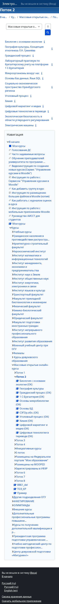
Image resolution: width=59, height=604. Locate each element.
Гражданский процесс (18, 55)
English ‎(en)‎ (11, 590)
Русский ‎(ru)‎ (9, 583)
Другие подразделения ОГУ (29, 497)
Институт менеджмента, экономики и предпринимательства (27, 266)
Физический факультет (27, 306)
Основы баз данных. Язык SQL (23, 78)
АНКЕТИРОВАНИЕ (23, 501)
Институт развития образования (32, 341)
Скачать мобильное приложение (21, 601)
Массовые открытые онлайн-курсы (34, 17)
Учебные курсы (22, 231)
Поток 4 (20, 444)
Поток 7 (20, 476)
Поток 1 (20, 372)
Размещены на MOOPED (30, 464)
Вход (52, 3)
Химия (9, 101)
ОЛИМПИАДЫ (21, 505)
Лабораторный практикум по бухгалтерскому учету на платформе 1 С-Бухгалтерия (26, 64)
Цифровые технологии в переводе (25, 111)
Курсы (13, 17)
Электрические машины (19, 125)
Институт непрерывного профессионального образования (27, 333)
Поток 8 (20, 480)
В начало (4, 17)
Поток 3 (20, 440)
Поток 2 (56, 17)
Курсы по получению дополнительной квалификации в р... (32, 528)
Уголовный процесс (17, 96)
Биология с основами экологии (23, 41)
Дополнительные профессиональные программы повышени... (31, 517)
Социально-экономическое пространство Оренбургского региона (22, 87)
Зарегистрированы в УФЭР (32, 468)
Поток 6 (20, 472)
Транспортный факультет (28, 294)
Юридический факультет (28, 318)
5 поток (20, 452)
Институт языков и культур (29, 290)
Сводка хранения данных (16, 596)
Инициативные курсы (28, 448)
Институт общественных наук (31, 278)
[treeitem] (29, 348)
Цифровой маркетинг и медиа (23, 106)
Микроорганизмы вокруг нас (22, 73)
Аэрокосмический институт (29, 251)
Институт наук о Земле (26, 274)
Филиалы (18, 353)
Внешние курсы (22, 509)
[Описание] (45, 41)
